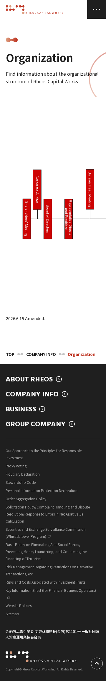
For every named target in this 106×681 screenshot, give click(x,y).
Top (10, 354)
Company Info (41, 354)
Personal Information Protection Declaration (41, 490)
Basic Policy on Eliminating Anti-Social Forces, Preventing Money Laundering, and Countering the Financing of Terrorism (46, 551)
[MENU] (96, 9)
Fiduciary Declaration (23, 474)
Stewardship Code (21, 482)
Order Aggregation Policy (26, 498)
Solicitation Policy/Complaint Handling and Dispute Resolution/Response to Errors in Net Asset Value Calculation (48, 513)
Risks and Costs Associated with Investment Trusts (45, 581)
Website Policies (19, 605)
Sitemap (12, 613)
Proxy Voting (16, 465)
